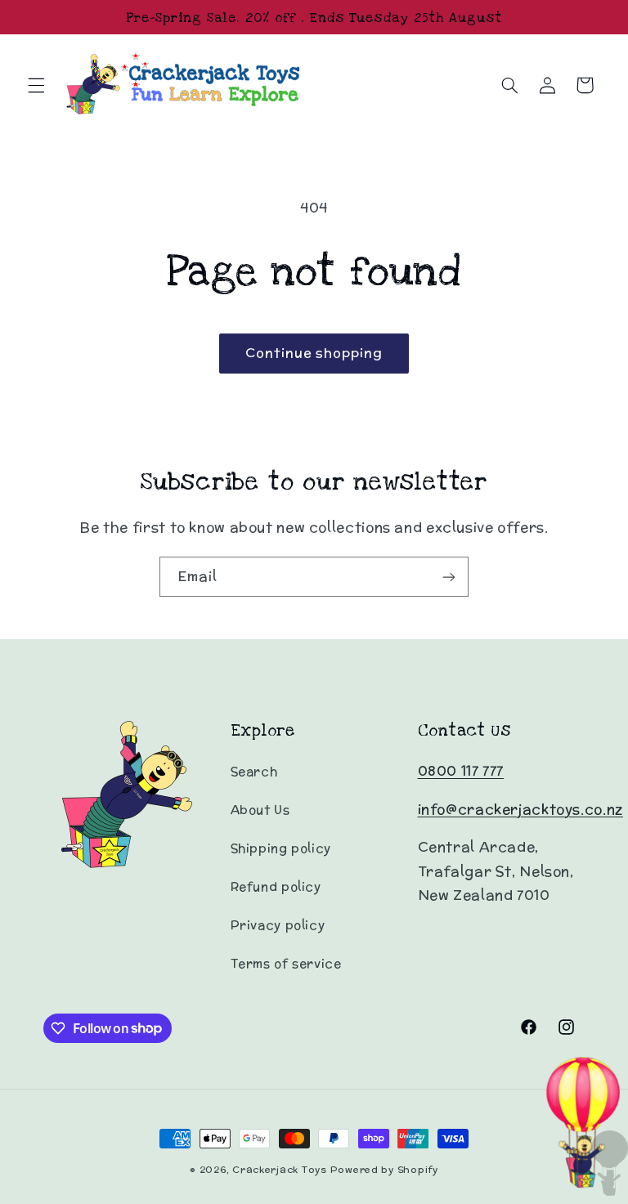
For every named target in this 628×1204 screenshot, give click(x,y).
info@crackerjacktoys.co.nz (520, 809)
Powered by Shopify (384, 1169)
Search (254, 771)
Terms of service (286, 963)
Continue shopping (314, 352)
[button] (36, 85)
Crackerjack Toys (279, 1169)
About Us (260, 809)
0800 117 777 (461, 771)
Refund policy (276, 886)
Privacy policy (278, 924)
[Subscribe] (449, 577)
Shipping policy (281, 848)
